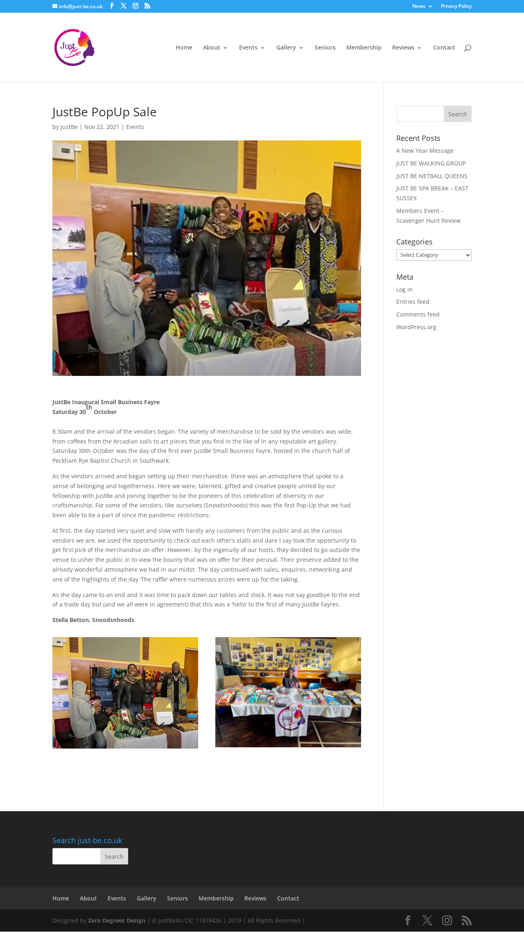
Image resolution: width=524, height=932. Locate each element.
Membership (364, 48)
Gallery (286, 48)
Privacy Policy (456, 6)
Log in (404, 289)
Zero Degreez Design (116, 920)
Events (248, 48)
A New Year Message (425, 150)
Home (184, 48)
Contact (444, 48)
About (211, 48)
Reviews (403, 48)
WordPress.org (416, 327)
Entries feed (412, 301)
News (418, 6)
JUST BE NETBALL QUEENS (432, 176)
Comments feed (418, 314)
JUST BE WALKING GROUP (431, 163)
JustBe (69, 127)
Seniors (325, 48)
